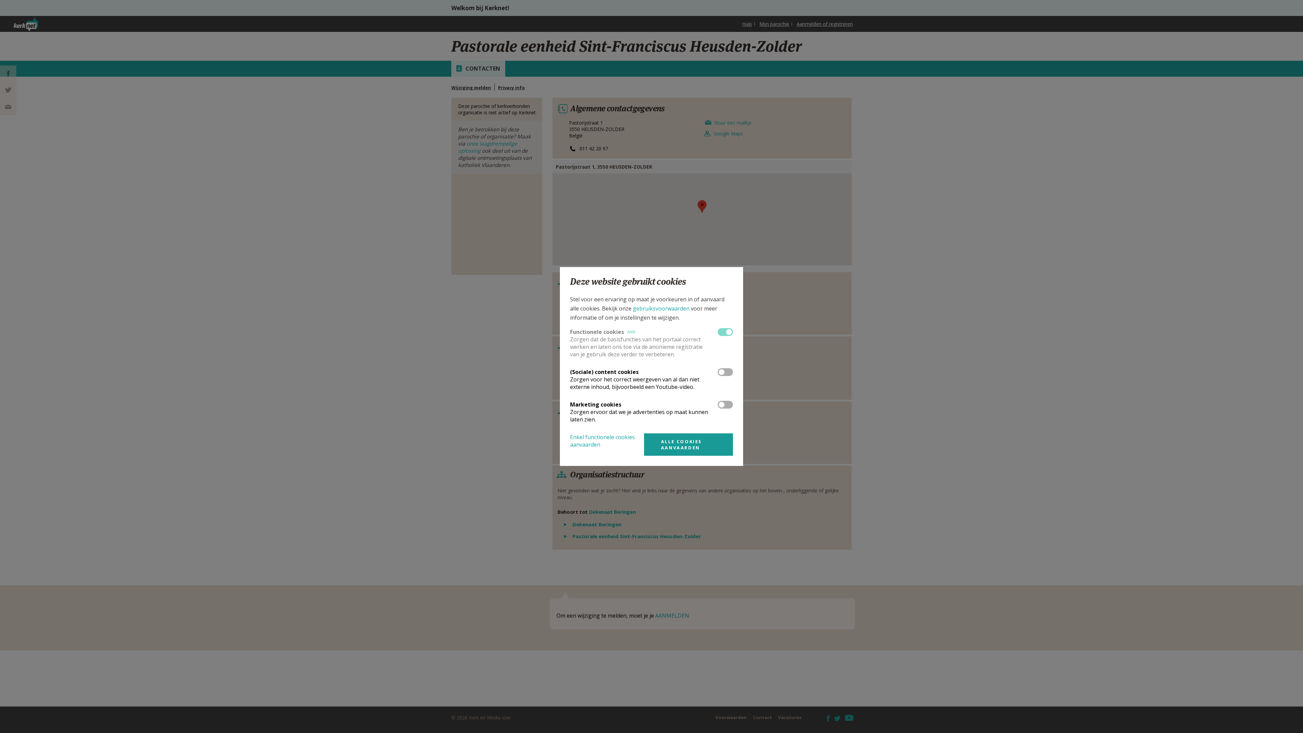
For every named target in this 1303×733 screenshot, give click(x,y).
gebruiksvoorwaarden (661, 308)
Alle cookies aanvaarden (681, 444)
